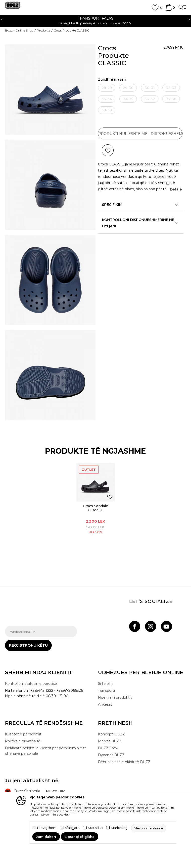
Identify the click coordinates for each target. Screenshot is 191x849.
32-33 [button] (171, 88)
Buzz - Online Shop (19, 30)
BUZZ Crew (108, 748)
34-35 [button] (128, 99)
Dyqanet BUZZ (111, 755)
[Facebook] (134, 626)
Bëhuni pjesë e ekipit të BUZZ (124, 762)
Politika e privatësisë (22, 741)
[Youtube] (166, 626)
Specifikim (112, 204)
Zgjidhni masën (112, 79)
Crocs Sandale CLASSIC (95, 508)
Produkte (43, 30)
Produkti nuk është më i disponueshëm (140, 133)
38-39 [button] (106, 110)
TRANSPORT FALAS (61, 18)
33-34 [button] (106, 99)
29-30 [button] (128, 88)
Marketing (119, 828)
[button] (108, 150)
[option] (95, 512)
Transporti (106, 690)
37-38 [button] (171, 99)
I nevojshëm (46, 828)
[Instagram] (150, 626)
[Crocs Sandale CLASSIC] (95, 482)
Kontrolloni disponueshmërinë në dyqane (138, 223)
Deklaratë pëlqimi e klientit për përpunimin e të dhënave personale (46, 751)
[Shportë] (168, 9)
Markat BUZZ (110, 741)
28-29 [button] (106, 88)
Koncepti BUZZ (111, 734)
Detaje (176, 189)
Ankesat (105, 704)
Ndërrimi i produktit (115, 697)
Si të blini (105, 683)
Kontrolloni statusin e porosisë (31, 683)
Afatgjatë (72, 828)
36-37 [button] (149, 99)
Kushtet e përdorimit (23, 734)
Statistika (95, 828)
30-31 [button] (150, 88)
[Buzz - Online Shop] (12, 7)
